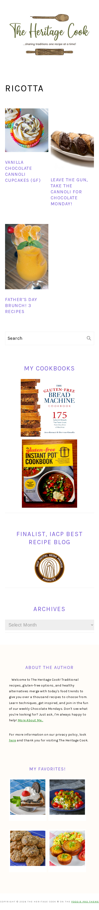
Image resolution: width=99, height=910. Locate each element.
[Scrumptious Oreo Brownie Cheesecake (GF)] (27, 797)
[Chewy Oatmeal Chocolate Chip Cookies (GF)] (27, 848)
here (12, 740)
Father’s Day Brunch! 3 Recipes (21, 305)
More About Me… (30, 720)
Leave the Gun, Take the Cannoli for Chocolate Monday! (69, 191)
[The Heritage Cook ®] (49, 57)
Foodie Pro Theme (85, 901)
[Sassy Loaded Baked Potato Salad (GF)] (67, 797)
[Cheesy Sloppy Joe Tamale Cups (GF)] (67, 848)
